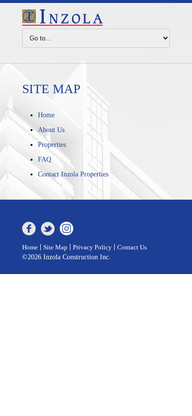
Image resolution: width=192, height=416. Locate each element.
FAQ (44, 159)
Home (46, 115)
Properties (52, 144)
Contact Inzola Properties (73, 174)
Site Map (55, 247)
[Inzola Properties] (62, 24)
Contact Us (132, 247)
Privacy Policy (92, 247)
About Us (51, 130)
